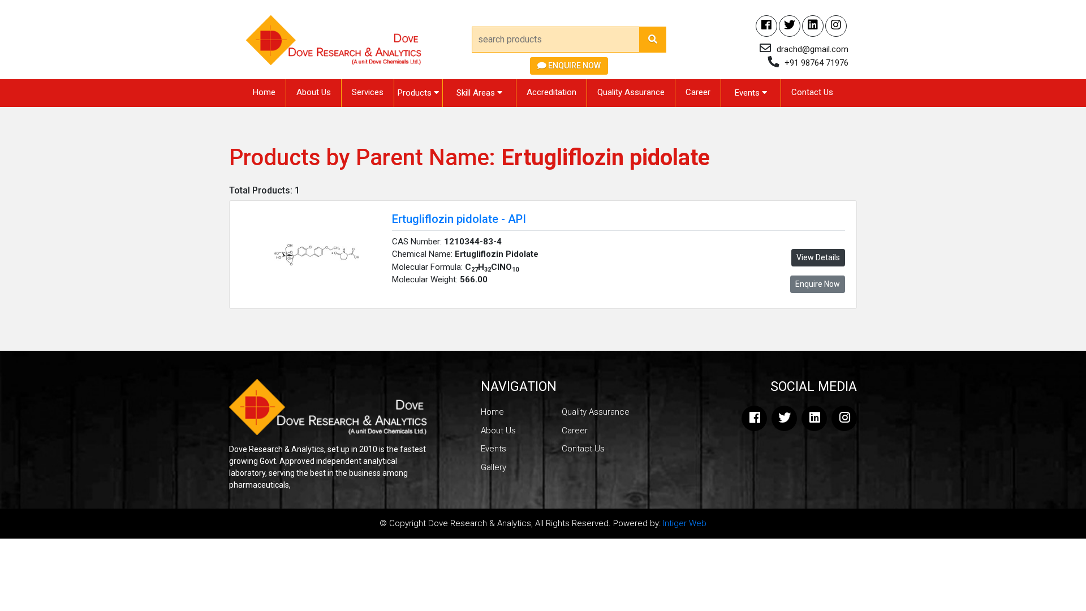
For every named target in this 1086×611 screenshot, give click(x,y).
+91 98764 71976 (816, 63)
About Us (313, 92)
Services (367, 92)
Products (416, 93)
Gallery (493, 467)
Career (698, 92)
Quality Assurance (631, 92)
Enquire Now (573, 65)
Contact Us (812, 92)
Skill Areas (476, 93)
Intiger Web (684, 523)
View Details (818, 257)
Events (748, 93)
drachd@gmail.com (812, 49)
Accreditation (551, 92)
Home (264, 92)
